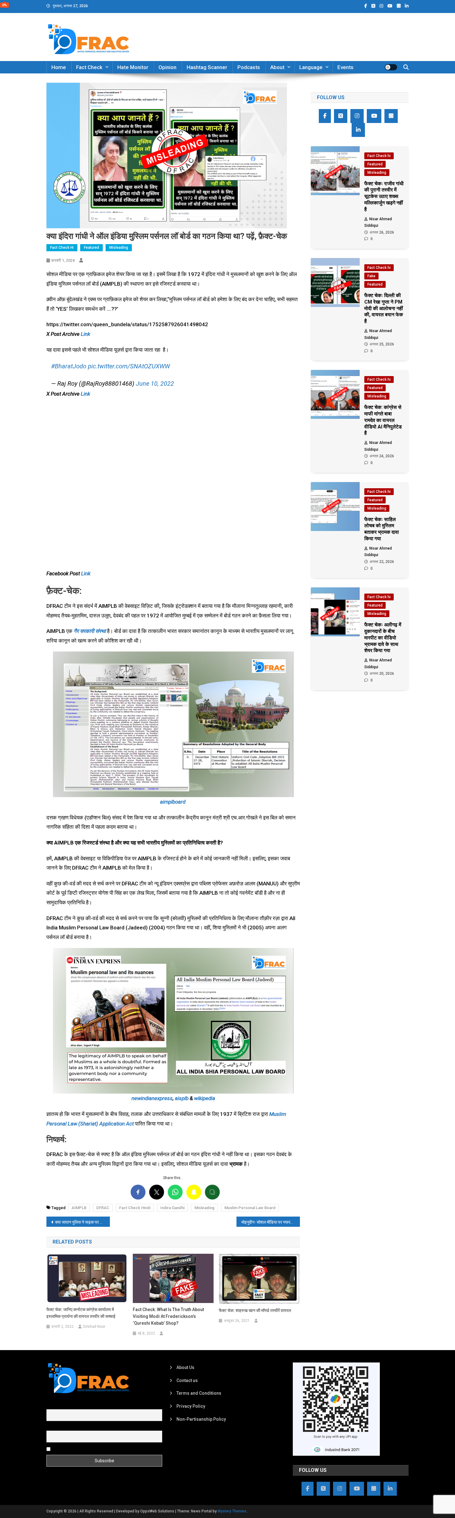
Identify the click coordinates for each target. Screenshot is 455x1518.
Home (58, 67)
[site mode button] (391, 67)
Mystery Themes (232, 1511)
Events (345, 67)
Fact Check (89, 67)
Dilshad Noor (94, 1326)
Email (51, 1427)
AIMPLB (79, 1207)
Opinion (167, 67)
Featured (91, 247)
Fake (371, 276)
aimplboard (172, 802)
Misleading (118, 247)
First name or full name (69, 1405)
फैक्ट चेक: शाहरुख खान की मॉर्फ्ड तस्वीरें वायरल (255, 1310)
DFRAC (102, 1207)
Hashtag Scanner (207, 67)
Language (311, 67)
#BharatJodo (68, 366)
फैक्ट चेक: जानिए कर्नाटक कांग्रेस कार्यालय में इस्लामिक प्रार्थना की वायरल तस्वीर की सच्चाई (80, 1313)
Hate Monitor (132, 67)
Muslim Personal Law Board (249, 1207)
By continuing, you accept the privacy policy (95, 1448)
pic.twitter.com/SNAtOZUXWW (129, 366)
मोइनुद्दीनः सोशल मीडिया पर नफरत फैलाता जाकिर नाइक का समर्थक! (270, 1222)
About (277, 67)
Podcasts (248, 67)
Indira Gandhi (172, 1207)
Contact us (187, 1380)
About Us (185, 1367)
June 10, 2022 (155, 383)
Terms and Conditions (198, 1393)
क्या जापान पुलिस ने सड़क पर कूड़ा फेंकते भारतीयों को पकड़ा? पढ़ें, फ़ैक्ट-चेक (82, 1222)
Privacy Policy (190, 1406)
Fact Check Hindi (134, 1207)
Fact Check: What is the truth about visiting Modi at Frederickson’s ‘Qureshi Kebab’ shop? (168, 1316)
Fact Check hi (62, 247)
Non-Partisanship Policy (201, 1419)
